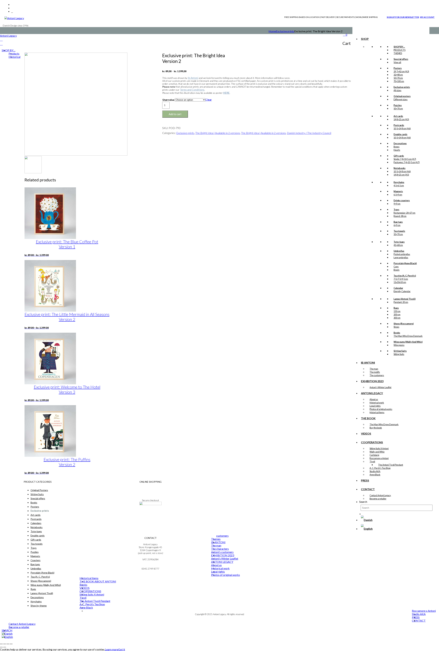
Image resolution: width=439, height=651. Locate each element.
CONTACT (368, 489)
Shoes (396, 327)
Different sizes (400, 99)
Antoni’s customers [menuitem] (222, 552)
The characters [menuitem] (220, 548)
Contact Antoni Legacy (380, 495)
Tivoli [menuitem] (83, 597)
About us (374, 399)
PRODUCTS (399, 50)
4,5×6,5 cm (399, 185)
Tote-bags (36, 531)
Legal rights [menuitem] (218, 571)
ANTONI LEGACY (372, 393)
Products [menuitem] (14, 53)
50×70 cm (398, 78)
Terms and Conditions (192, 89)
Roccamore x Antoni (379, 458)
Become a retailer (378, 498)
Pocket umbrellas (402, 254)
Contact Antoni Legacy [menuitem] (22, 623)
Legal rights (375, 406)
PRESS (365, 480)
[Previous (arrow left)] (1, 647)
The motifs (375, 372)
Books (34, 502)
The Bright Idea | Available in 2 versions (217, 132)
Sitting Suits (399, 354)
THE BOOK (368, 418)
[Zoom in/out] (1, 643)
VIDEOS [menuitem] (85, 588)
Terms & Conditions (150, 488)
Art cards (35, 514)
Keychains (36, 601)
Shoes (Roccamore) (41, 580)
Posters (35, 506)
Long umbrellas (401, 257)
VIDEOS (366, 433)
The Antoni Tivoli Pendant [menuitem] (95, 601)
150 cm (397, 311)
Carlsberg (374, 455)
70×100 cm (399, 81)
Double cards (38, 535)
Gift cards (36, 539)
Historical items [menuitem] (89, 578)
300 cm (397, 317)
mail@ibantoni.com (150, 565)
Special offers (38, 498)
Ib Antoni (193, 77)
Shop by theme (39, 605)
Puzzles (35, 552)
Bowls (396, 269)
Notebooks (37, 527)
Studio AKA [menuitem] (419, 614)
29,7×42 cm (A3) (401, 71)
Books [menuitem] (83, 584)
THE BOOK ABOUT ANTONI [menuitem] (98, 581)
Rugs (33, 589)
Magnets (35, 556)
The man (374, 368)
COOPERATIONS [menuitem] (90, 591)
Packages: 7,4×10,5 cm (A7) (407, 162)
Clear (208, 99)
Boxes (396, 146)
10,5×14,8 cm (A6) (402, 128)
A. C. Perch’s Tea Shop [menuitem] (92, 604)
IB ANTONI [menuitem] (218, 542)
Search (363, 501)
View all (397, 62)
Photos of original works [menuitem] (225, 574)
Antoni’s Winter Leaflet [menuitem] (224, 558)
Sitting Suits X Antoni (379, 448)
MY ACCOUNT (427, 17)
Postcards (36, 519)
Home (272, 31)
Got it (121, 649)
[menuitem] (7, 633)
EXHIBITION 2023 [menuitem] (222, 555)
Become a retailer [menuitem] (19, 627)
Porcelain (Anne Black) (42, 572)
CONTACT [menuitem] (419, 620)
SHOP (365, 38)
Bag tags (35, 564)
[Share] (8, 643)
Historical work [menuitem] (220, 568)
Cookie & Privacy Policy (150, 493)
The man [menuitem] (216, 545)
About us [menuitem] (216, 565)
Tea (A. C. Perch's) (40, 576)
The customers (377, 375)
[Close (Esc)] (11, 643)
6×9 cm (397, 225)
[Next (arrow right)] (4, 647)
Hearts (397, 150)
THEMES (398, 53)
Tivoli (372, 461)
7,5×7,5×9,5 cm (401, 279)
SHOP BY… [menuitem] (8, 50)
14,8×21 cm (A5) (401, 119)
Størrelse (168, 99)
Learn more (111, 649)
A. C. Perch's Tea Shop (380, 468)
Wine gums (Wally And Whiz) (46, 584)
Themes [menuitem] (216, 539)
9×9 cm (397, 203)
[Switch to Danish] (366, 519)
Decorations (37, 597)
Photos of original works (381, 409)
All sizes (397, 90)
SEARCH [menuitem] (7, 630)
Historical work (377, 402)
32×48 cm (398, 74)
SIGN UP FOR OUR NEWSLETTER (403, 17)
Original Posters (39, 490)
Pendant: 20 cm (401, 302)
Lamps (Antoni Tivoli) (42, 593)
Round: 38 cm (400, 216)
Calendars (36, 523)
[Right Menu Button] (1, 39)
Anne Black (375, 474)
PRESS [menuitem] (416, 617)
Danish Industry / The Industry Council (309, 132)
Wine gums (399, 345)
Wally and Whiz (377, 451)
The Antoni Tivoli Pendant (390, 464)
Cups (396, 266)
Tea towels (37, 543)
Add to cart (175, 114)
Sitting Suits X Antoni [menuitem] (92, 594)
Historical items (377, 412)
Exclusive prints (285, 31)
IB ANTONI (368, 362)
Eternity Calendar (402, 291)
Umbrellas (36, 568)
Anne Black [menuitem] (86, 607)
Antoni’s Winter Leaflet (380, 387)
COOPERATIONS (372, 442)
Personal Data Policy (150, 491)
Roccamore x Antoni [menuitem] (424, 610)
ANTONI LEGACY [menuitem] (222, 561)
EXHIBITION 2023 (372, 381)
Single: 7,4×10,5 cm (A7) (405, 159)
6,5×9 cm (398, 194)
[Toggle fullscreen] (4, 643)
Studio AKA (375, 471)
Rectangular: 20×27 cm (404, 212)
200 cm (397, 314)
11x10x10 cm (400, 282)
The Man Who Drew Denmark (408, 336)
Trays (34, 547)
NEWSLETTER (150, 513)
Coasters (35, 560)
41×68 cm (398, 245)
